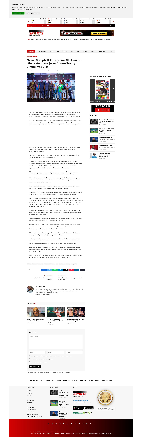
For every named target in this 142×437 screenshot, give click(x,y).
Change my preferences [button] (32, 13)
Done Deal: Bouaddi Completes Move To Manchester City (104, 155)
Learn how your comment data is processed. (58, 372)
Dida (46, 264)
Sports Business (94, 380)
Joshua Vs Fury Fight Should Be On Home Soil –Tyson (35, 320)
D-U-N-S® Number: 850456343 (34, 417)
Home (32, 39)
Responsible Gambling (32, 414)
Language (107, 39)
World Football (65, 39)
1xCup (51, 51)
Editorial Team (30, 400)
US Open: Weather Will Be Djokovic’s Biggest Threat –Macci (55, 321)
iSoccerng (83, 380)
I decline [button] (21, 13)
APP (48, 26)
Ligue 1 (110, 51)
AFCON (65, 51)
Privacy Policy (30, 405)
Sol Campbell (72, 264)
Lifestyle (74, 380)
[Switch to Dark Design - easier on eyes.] (111, 25)
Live (91, 39)
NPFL (58, 51)
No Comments (52, 70)
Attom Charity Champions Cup (35, 264)
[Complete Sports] (36, 33)
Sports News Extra (31, 56)
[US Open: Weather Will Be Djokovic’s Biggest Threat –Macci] (56, 312)
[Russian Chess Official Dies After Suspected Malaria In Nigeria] (94, 121)
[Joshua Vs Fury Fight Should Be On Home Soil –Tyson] (36, 312)
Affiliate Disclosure (31, 412)
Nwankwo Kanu (63, 264)
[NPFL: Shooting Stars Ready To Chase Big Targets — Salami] (94, 130)
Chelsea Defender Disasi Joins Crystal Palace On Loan (107, 146)
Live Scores (31, 51)
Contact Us (29, 393)
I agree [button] (15, 13)
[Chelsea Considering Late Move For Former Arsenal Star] (94, 139)
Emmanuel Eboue (53, 264)
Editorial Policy (30, 407)
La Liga (85, 51)
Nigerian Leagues (53, 39)
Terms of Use (30, 398)
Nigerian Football (41, 39)
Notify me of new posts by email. (38, 362)
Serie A (92, 51)
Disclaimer (29, 402)
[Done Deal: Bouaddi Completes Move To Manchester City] (94, 155)
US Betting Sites (107, 380)
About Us (29, 391)
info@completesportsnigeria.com (80, 400)
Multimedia (98, 39)
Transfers (75, 39)
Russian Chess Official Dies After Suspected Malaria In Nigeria (106, 121)
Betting (30, 26)
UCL (72, 51)
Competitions (84, 39)
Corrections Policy (31, 409)
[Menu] (29, 39)
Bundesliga (102, 51)
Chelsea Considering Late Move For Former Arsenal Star (107, 138)
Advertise (29, 395)
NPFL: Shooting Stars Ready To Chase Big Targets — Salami (106, 130)
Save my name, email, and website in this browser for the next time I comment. (51, 356)
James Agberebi (41, 286)
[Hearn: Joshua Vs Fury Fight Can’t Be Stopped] (76, 312)
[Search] (113, 25)
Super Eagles (42, 51)
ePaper (43, 26)
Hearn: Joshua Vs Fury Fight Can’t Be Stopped (75, 320)
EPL (78, 51)
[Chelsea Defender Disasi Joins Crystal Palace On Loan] (94, 147)
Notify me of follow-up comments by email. (41, 359)
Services (37, 26)
